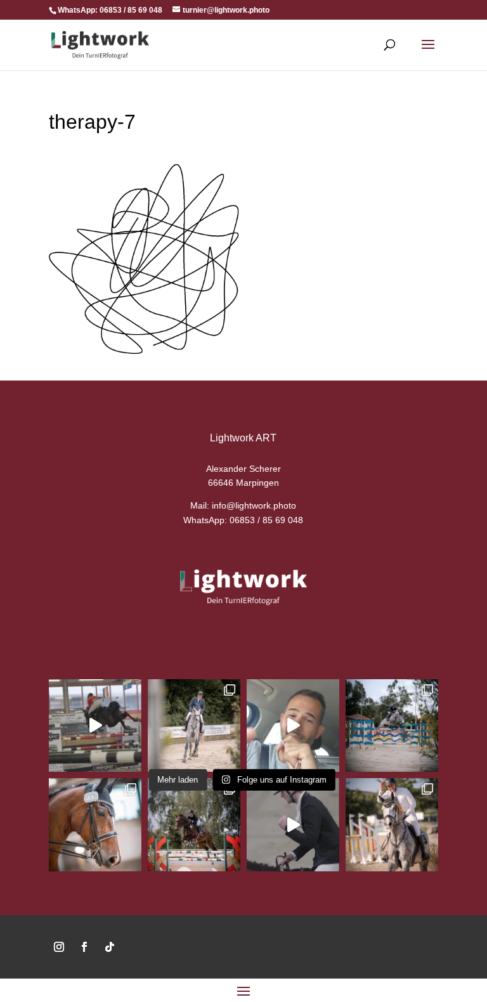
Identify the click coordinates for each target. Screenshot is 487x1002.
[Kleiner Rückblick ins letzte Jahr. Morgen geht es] (194, 824)
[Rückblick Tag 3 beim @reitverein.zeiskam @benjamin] (392, 725)
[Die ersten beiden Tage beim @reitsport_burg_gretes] (392, 824)
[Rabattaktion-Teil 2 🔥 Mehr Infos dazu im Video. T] (293, 725)
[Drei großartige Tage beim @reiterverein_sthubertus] (95, 824)
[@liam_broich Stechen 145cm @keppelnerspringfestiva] (293, 824)
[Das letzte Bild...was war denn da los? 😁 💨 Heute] (194, 725)
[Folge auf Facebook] (84, 947)
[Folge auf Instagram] (59, 947)
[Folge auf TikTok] (110, 947)
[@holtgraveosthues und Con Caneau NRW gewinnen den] (95, 725)
